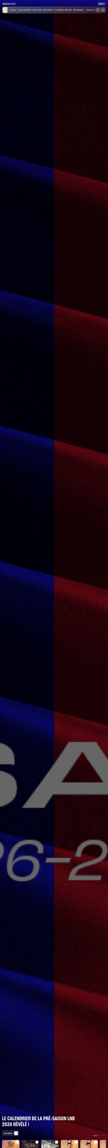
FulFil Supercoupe (25, 10)
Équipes (69, 10)
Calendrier (48, 10)
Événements (79, 10)
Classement (59, 10)
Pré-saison (38, 10)
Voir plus (91, 10)
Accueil (13, 10)
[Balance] (103, 10)
